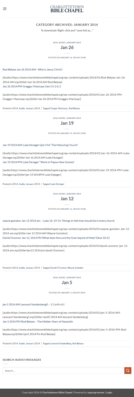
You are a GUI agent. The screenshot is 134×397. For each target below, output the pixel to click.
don (83, 57)
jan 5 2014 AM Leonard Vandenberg (24, 304)
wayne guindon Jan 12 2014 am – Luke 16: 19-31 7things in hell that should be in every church (59, 220)
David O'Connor (58, 267)
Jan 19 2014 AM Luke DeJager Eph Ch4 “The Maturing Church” (40, 145)
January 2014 (73, 42)
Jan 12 (67, 198)
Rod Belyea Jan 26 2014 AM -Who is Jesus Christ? (32, 69)
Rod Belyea (74, 108)
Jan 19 (67, 123)
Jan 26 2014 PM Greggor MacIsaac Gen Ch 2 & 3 (32, 86)
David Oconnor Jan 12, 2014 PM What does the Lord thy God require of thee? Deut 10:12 (56, 237)
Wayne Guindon (75, 267)
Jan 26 (67, 47)
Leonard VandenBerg (60, 343)
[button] (5, 8)
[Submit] (127, 370)
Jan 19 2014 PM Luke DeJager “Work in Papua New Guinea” (39, 162)
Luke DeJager (57, 184)
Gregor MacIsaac (59, 108)
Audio (62, 42)
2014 (55, 42)
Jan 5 (67, 282)
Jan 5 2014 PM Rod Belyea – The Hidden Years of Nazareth (38, 321)
